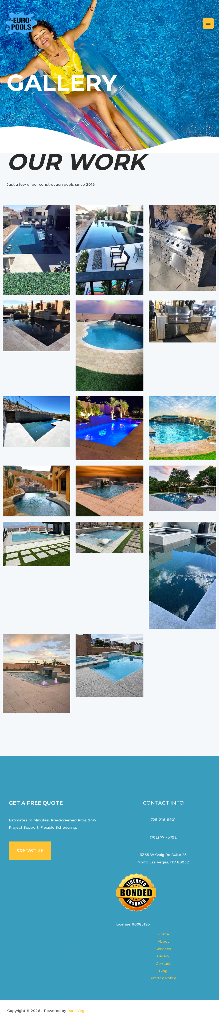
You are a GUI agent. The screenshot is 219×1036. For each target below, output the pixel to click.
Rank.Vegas (78, 1010)
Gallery (163, 956)
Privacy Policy (163, 978)
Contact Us (30, 850)
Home (163, 934)
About (163, 941)
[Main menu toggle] (208, 23)
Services (163, 949)
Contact (163, 963)
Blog (163, 971)
